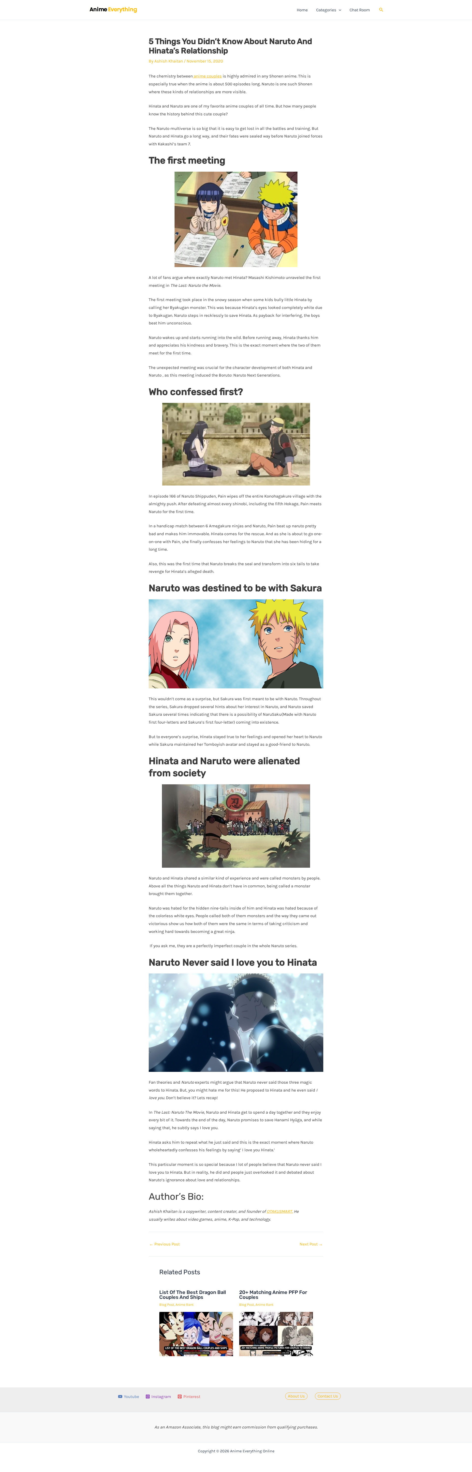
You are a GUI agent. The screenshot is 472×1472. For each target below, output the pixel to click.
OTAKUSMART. (280, 1211)
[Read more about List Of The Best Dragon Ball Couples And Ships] (196, 1333)
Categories (326, 9)
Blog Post (166, 1305)
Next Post (311, 1244)
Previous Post (164, 1244)
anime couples (207, 76)
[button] (338, 10)
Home (302, 9)
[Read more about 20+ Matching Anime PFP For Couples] (276, 1333)
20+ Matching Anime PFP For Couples (273, 1294)
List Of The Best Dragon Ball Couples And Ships (192, 1294)
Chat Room (360, 9)
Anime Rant (184, 1305)
